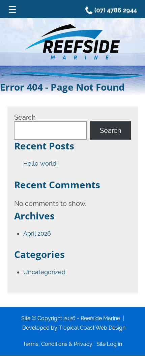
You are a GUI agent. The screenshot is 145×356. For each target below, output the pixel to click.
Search (25, 117)
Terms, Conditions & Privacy (57, 344)
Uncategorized (44, 272)
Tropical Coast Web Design (92, 328)
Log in (114, 344)
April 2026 (37, 233)
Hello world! (40, 163)
